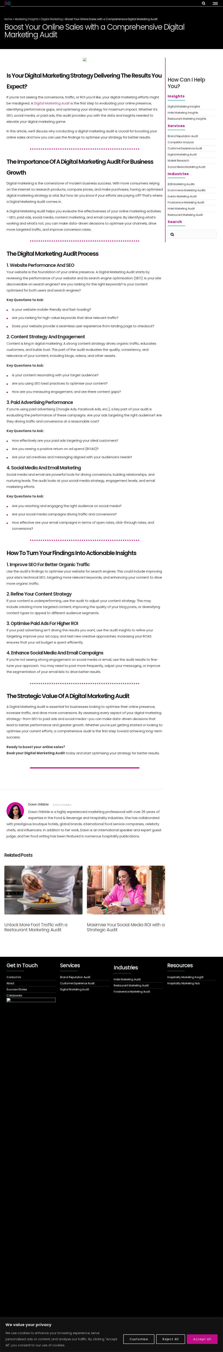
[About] (31, 983)
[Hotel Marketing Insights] (192, 113)
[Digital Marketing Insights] (192, 107)
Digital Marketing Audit (52, 103)
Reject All (170, 1339)
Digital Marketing (52, 19)
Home (8, 19)
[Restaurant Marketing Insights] (192, 118)
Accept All (202, 1339)
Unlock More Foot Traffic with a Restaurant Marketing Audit (36, 927)
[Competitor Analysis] (192, 142)
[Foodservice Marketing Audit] (192, 202)
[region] (111, 1335)
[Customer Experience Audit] (192, 148)
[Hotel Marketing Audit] (192, 209)
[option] (43, 899)
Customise (139, 1339)
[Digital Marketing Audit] (192, 155)
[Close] (218, 1322)
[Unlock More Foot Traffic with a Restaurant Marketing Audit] (43, 890)
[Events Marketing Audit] (192, 196)
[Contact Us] (31, 977)
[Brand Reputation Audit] (192, 136)
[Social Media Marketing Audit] (192, 166)
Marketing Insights (27, 19)
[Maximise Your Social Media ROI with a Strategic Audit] (126, 890)
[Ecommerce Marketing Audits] (192, 190)
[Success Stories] (31, 989)
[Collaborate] (31, 995)
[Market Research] (192, 161)
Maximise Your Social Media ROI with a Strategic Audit (126, 927)
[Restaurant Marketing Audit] (192, 214)
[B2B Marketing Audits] (192, 184)
